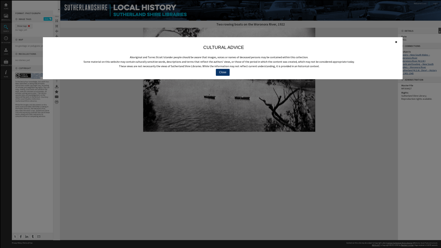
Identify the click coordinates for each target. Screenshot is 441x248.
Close (222, 72)
